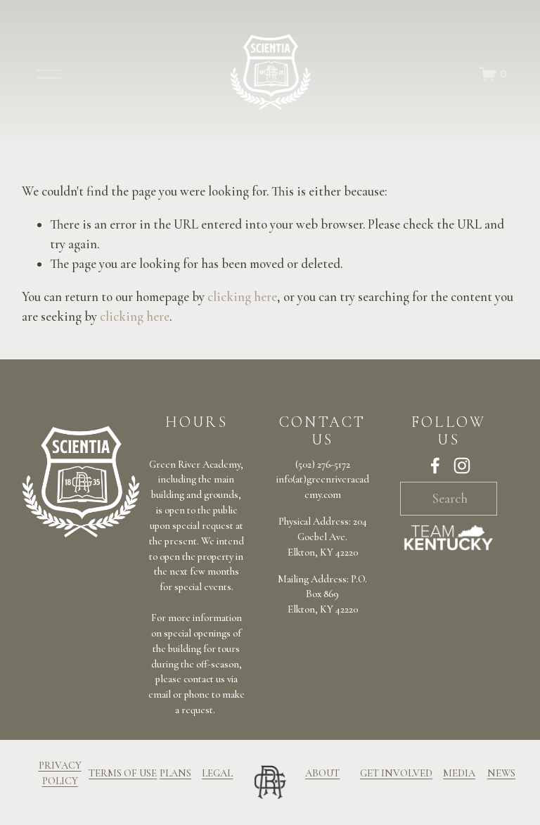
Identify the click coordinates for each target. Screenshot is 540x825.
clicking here (242, 297)
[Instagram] (462, 465)
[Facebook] (435, 465)
